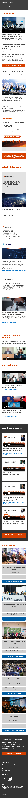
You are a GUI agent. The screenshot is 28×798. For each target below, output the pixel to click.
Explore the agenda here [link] (14, 619)
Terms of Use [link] (4, 790)
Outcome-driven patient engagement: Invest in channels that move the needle (14, 72)
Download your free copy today (9, 322)
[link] (7, 2)
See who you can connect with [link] (14, 730)
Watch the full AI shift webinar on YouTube (12, 345)
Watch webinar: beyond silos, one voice (10, 389)
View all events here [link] (14, 753)
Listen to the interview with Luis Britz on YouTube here (14, 527)
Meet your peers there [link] (14, 693)
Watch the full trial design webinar (10, 416)
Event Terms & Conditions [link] (6, 792)
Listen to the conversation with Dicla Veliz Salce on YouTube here (14, 503)
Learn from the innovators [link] (14, 656)
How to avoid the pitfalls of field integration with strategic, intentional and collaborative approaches (13, 98)
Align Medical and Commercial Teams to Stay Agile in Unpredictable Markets (13, 46)
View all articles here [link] (13, 65)
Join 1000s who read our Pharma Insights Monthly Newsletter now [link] (14, 156)
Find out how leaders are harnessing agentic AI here (14, 270)
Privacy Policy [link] (4, 794)
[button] (26, 9)
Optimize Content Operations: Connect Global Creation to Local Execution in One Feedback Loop (12, 36)
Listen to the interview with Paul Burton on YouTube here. (12, 454)
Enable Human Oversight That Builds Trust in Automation (13, 55)
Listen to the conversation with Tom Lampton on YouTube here (13, 478)
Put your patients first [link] (14, 581)
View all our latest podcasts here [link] (14, 535)
